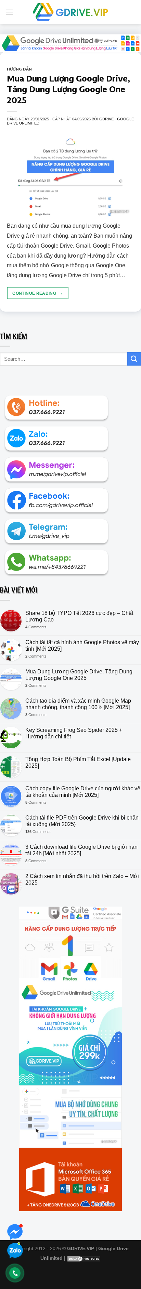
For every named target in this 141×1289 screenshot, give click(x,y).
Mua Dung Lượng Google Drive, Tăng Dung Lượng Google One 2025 (68, 89)
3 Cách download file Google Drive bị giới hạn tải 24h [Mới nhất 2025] (81, 850)
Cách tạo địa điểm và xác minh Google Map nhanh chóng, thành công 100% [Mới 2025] (78, 704)
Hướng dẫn (19, 68)
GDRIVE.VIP (80, 1248)
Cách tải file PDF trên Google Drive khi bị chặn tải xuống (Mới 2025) (82, 821)
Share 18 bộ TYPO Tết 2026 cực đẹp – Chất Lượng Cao (79, 616)
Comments (36, 627)
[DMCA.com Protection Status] (84, 1258)
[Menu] (9, 11)
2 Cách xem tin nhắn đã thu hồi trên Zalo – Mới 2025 (82, 879)
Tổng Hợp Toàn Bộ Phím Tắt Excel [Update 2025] (78, 762)
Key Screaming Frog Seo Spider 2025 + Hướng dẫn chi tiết (73, 733)
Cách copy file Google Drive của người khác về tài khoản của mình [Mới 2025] (82, 792)
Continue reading (37, 293)
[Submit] (134, 359)
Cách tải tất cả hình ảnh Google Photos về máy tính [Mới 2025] (82, 645)
